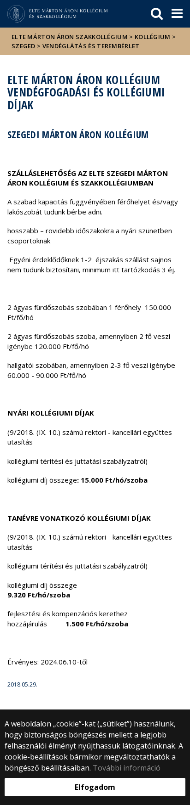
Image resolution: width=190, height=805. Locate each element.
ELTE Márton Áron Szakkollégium (70, 37)
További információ (126, 768)
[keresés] (157, 14)
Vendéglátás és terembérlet (91, 46)
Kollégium (153, 37)
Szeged (24, 46)
